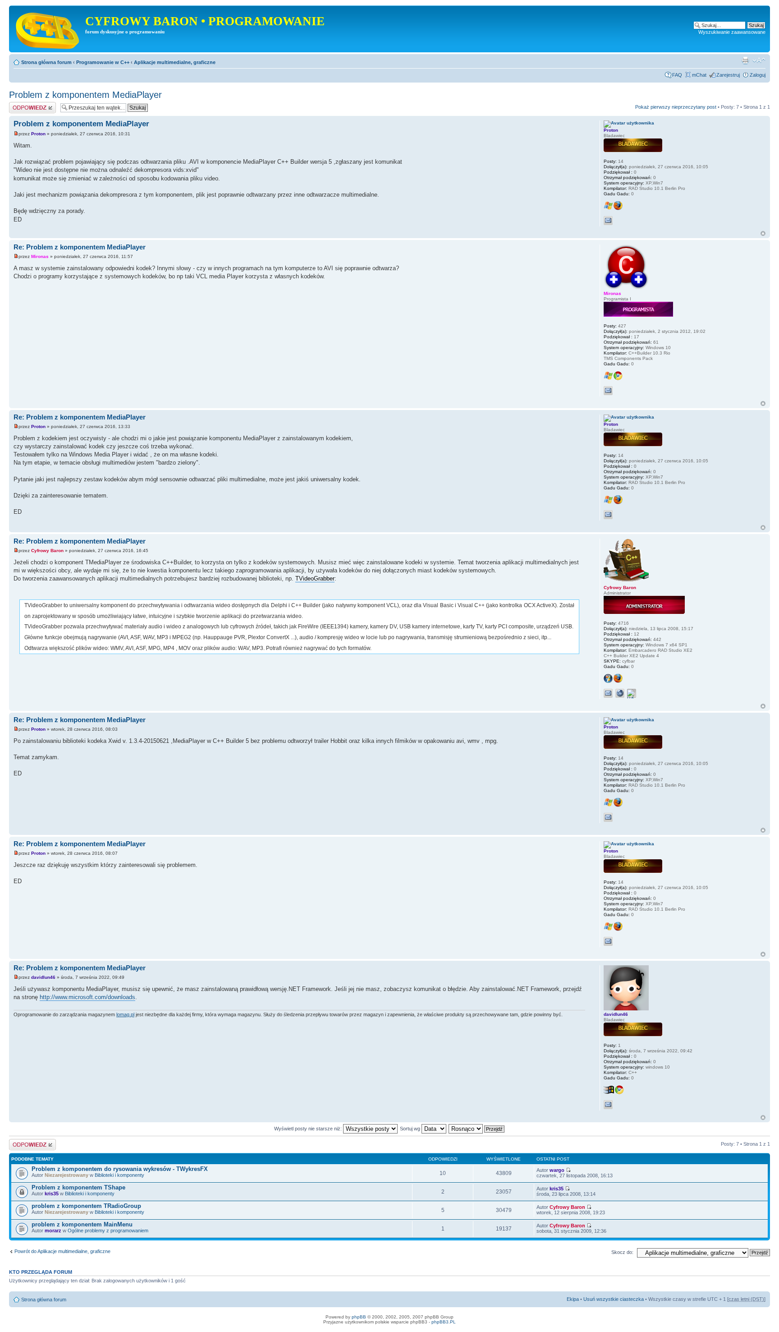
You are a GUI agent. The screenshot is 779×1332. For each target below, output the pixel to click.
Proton (38, 133)
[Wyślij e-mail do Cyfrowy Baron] (608, 693)
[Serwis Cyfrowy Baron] (48, 29)
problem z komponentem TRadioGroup (86, 1206)
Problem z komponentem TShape (78, 1187)
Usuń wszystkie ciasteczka (613, 1299)
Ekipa (573, 1299)
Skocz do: (622, 1252)
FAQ (677, 75)
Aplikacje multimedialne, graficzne (174, 62)
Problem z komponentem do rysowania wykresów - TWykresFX (120, 1169)
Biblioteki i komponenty (119, 1175)
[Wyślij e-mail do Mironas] (608, 390)
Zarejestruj (728, 75)
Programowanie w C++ (102, 62)
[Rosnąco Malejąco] (477, 1128)
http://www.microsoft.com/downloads (87, 997)
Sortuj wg (411, 1128)
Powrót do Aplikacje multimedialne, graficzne (62, 1251)
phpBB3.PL (443, 1321)
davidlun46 (43, 977)
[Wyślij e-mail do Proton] (608, 220)
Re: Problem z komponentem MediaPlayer (80, 247)
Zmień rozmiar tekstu (758, 60)
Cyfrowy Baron (47, 550)
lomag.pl (125, 1014)
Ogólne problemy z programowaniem (108, 1230)
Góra (763, 233)
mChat (699, 75)
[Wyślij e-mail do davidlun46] (608, 1104)
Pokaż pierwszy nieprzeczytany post (675, 107)
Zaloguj (757, 75)
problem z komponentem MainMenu (82, 1224)
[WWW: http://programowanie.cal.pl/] (619, 693)
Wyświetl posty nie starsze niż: (308, 1128)
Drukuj (745, 60)
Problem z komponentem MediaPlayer (85, 95)
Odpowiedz (21, 104)
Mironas (40, 256)
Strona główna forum (46, 62)
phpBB (359, 1316)
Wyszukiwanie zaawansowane (731, 32)
